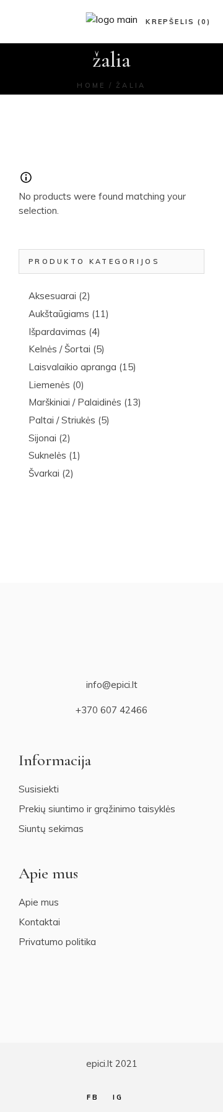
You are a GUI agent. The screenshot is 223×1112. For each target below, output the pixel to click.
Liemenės (49, 385)
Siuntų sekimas (51, 828)
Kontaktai (39, 922)
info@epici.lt (112, 684)
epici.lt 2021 (112, 1063)
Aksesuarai (52, 296)
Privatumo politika (57, 942)
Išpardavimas (57, 331)
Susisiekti (39, 789)
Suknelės (47, 455)
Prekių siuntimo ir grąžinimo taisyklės (97, 809)
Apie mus (39, 902)
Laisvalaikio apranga (72, 367)
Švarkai (43, 473)
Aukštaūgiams (58, 314)
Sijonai (42, 438)
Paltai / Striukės (61, 420)
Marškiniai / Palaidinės (74, 402)
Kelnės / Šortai (59, 349)
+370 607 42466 (111, 710)
